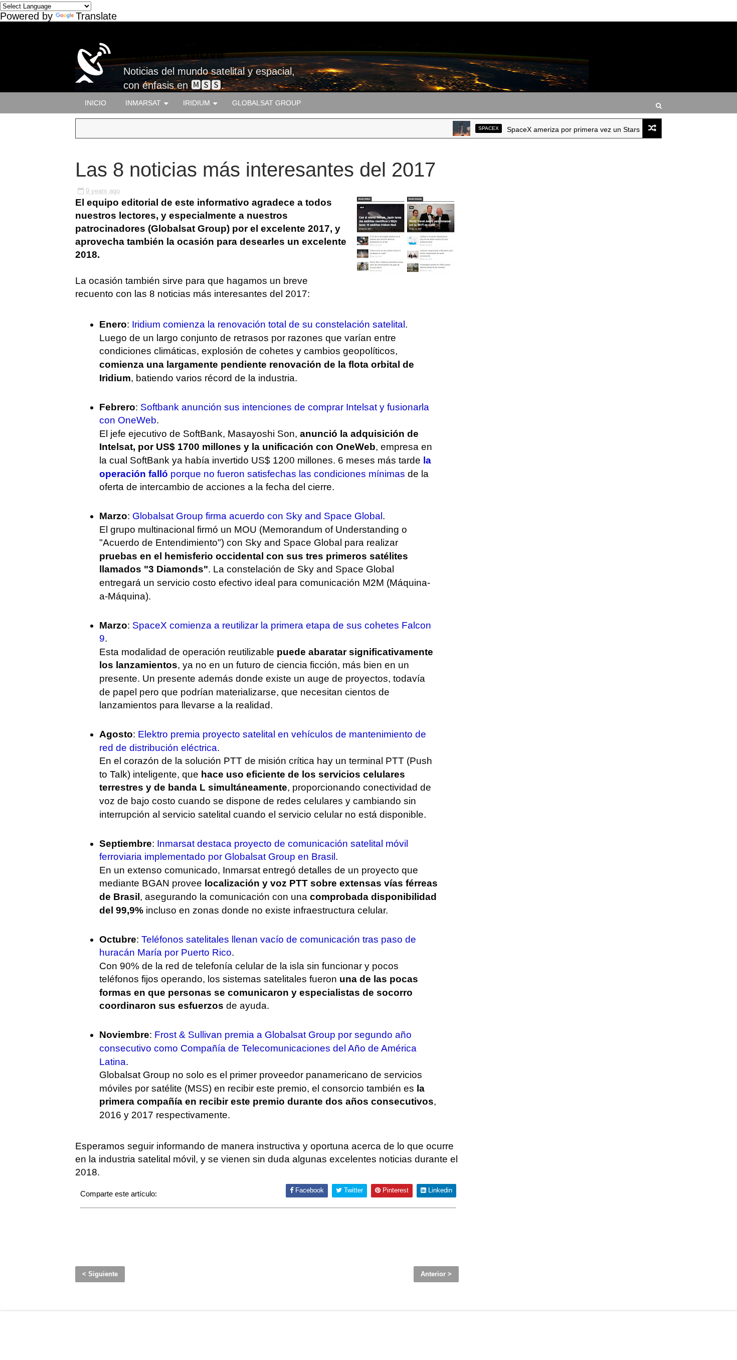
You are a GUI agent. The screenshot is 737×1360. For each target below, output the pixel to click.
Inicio (95, 103)
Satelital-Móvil (173, 53)
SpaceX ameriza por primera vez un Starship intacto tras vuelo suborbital (601, 129)
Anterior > (436, 1274)
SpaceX (467, 128)
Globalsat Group (266, 103)
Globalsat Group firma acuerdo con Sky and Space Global (257, 516)
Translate (96, 16)
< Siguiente (100, 1274)
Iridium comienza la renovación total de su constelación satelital (268, 324)
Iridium (196, 103)
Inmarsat (143, 103)
